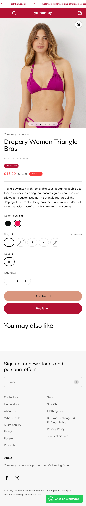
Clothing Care (56, 411)
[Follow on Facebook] (6, 478)
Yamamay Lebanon (16, 134)
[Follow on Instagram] (17, 478)
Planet (8, 431)
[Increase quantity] (26, 281)
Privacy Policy (55, 429)
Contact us (11, 397)
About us (10, 411)
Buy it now (43, 308)
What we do (12, 418)
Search (51, 397)
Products (9, 445)
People (8, 438)
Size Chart (53, 404)
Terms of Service (57, 436)
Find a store (11, 404)
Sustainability (12, 425)
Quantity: (10, 272)
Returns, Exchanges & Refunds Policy (61, 420)
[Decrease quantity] (9, 281)
